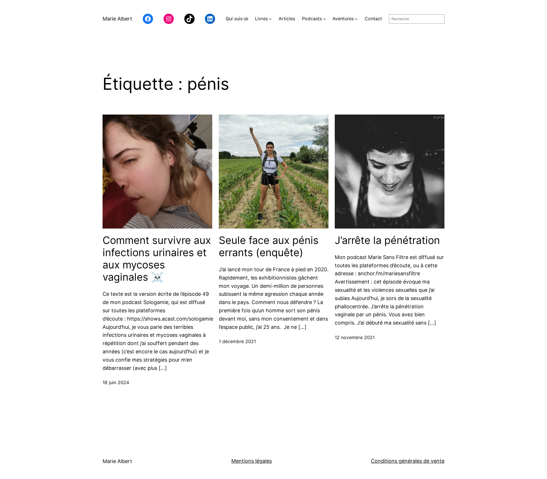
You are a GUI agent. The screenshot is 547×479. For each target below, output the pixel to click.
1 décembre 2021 (237, 341)
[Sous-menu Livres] (270, 18)
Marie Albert (117, 19)
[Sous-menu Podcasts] (324, 18)
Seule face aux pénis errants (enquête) (269, 246)
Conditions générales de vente (407, 461)
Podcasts (312, 18)
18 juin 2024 (116, 382)
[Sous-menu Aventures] (356, 18)
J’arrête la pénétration (387, 240)
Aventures (343, 18)
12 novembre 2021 (355, 337)
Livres (261, 18)
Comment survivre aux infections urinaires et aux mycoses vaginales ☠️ (157, 259)
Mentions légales (251, 461)
